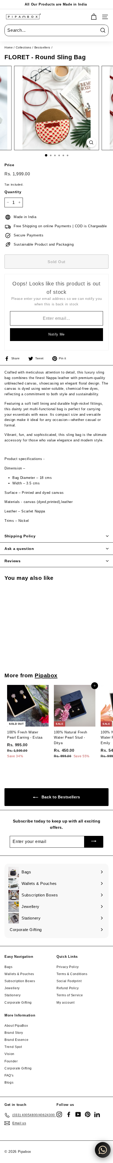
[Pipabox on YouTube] (78, 1114)
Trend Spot (13, 1047)
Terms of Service (69, 995)
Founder (11, 1061)
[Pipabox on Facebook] (68, 1114)
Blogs (8, 1082)
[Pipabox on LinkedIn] (97, 1114)
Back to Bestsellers (60, 797)
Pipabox (46, 675)
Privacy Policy (67, 967)
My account (65, 1002)
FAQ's (8, 1075)
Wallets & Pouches (19, 974)
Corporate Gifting (18, 1002)
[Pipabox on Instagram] (59, 1114)
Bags (8, 967)
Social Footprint (68, 981)
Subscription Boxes (19, 981)
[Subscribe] (93, 842)
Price (9, 165)
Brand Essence (16, 1040)
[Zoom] (91, 142)
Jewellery (12, 988)
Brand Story (13, 1033)
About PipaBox (16, 1025)
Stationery (12, 995)
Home (8, 47)
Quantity (12, 192)
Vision (9, 1054)
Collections (24, 47)
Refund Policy (67, 988)
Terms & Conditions (72, 974)
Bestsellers (42, 47)
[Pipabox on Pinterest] (87, 1114)
